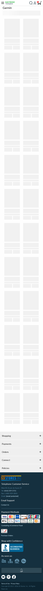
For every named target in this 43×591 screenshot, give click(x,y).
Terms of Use (5, 583)
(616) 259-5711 (10, 491)
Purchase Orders (7, 535)
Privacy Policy (15, 583)
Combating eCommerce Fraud (12, 525)
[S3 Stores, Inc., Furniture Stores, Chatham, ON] (12, 548)
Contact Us (5, 505)
